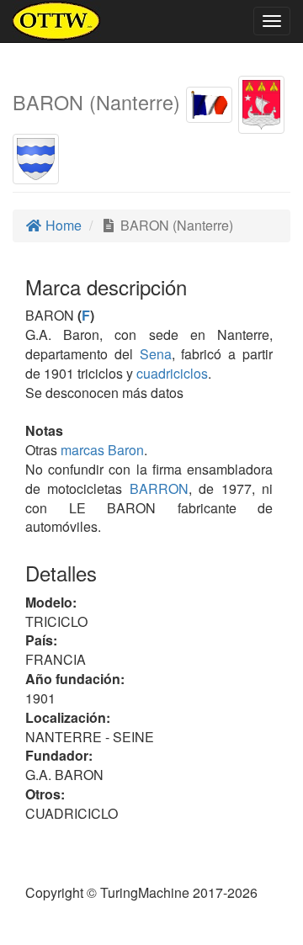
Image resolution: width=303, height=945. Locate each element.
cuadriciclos (172, 373)
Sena (156, 354)
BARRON (155, 488)
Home (62, 225)
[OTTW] (57, 21)
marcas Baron (102, 449)
